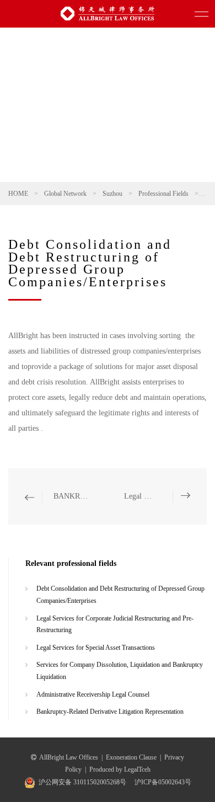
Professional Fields (163, 193)
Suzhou (112, 193)
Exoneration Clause (131, 757)
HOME (18, 193)
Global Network (65, 193)
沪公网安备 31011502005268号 (82, 782)
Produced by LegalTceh (119, 769)
